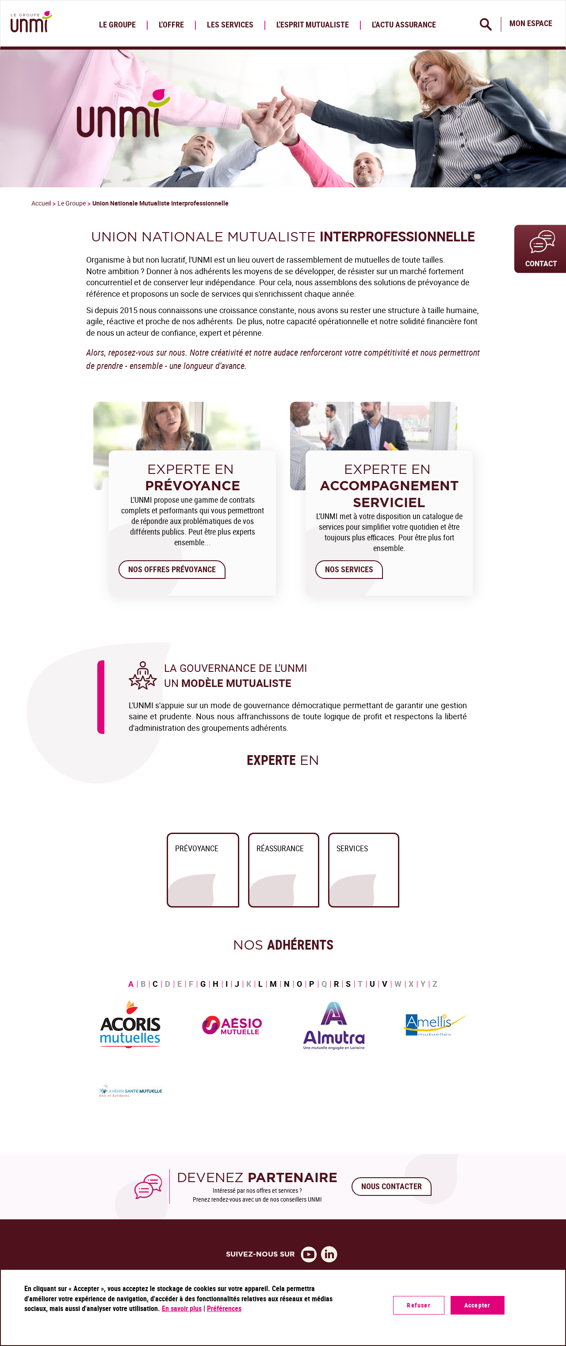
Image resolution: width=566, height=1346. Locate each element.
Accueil (41, 203)
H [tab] (215, 983)
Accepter (477, 1305)
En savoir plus (182, 1308)
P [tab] (311, 983)
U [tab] (372, 983)
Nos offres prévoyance (172, 569)
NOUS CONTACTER (391, 1186)
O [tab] (299, 983)
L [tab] (260, 983)
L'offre (171, 24)
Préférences (224, 1308)
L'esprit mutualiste (312, 24)
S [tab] (348, 983)
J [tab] (237, 983)
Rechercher (486, 24)
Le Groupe (117, 24)
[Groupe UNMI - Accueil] (29, 23)
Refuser (418, 1305)
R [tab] (336, 983)
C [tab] (155, 983)
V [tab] (384, 983)
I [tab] (227, 983)
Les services (230, 24)
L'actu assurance (404, 24)
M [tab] (273, 983)
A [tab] (131, 983)
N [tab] (287, 983)
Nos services (349, 569)
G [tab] (203, 983)
